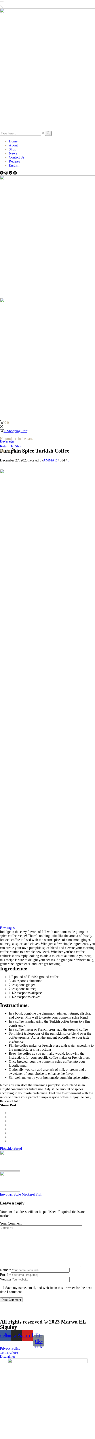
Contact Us (17, 157)
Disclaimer (7, 1356)
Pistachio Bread (11, 1148)
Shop (12, 149)
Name (5, 1270)
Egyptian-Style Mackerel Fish (21, 1194)
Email (5, 1274)
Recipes (14, 161)
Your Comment (10, 1223)
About (13, 145)
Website (5, 1279)
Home (13, 141)
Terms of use (9, 1352)
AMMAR (50, 460)
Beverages (7, 928)
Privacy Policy (10, 1348)
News (13, 153)
